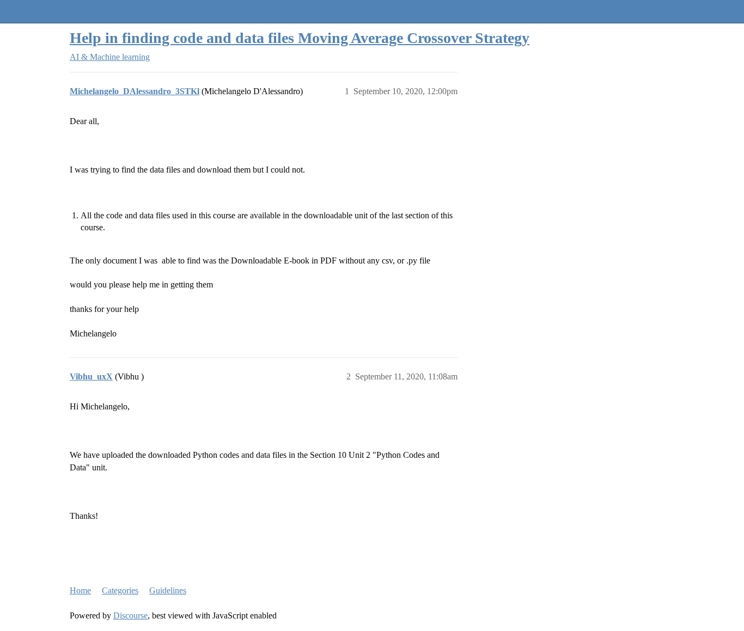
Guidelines (167, 590)
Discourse (130, 615)
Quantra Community (40, 11)
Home (80, 590)
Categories (120, 590)
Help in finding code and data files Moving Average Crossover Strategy (299, 37)
